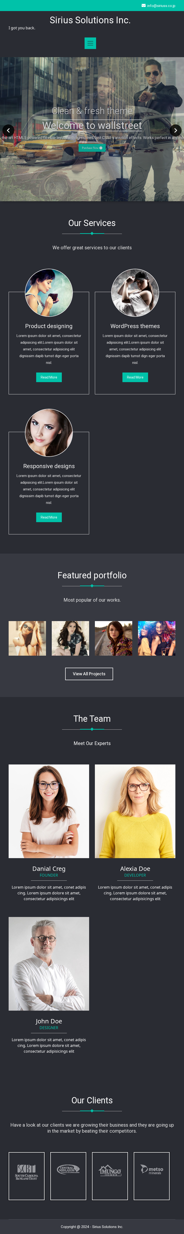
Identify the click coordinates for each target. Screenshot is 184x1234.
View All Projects (89, 673)
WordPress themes (135, 326)
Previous (8, 130)
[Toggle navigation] (90, 43)
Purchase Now (90, 147)
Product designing (49, 326)
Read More (49, 377)
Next (176, 130)
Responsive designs (49, 466)
